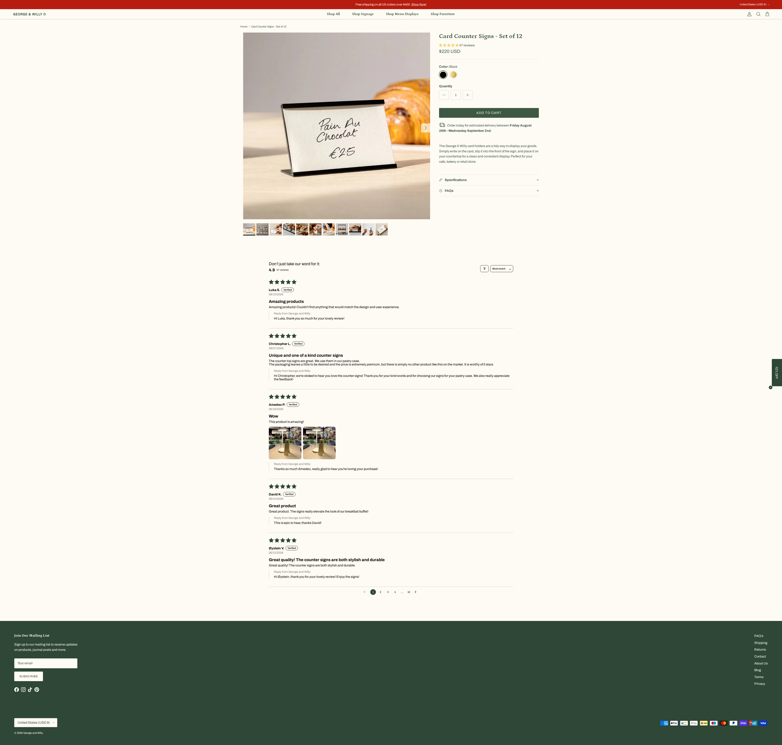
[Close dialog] (463, 342)
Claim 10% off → (350, 386)
